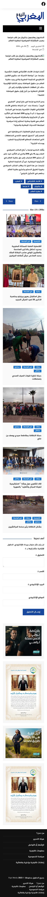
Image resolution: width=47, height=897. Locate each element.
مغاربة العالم (35, 191)
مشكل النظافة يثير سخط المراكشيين (24, 527)
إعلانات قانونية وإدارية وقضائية (30, 862)
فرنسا (25, 186)
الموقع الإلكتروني (36, 597)
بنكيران (37, 186)
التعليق (40, 555)
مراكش (37, 371)
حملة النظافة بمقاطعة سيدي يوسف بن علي (23, 437)
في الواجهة (37, 49)
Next (11, 201)
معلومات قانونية (36, 851)
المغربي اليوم (36, 46)
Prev (36, 201)
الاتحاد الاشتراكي (33, 181)
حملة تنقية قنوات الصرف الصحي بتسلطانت (26, 377)
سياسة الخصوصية (36, 856)
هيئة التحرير (38, 839)
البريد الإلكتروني (36, 584)
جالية (38, 291)
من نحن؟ (40, 833)
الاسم (40, 571)
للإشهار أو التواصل (36, 845)
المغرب (17, 181)
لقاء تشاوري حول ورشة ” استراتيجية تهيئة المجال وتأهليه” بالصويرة (25, 485)
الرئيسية (37, 241)
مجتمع (17, 367)
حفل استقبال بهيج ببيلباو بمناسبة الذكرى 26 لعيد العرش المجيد (25, 298)
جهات (38, 367)
